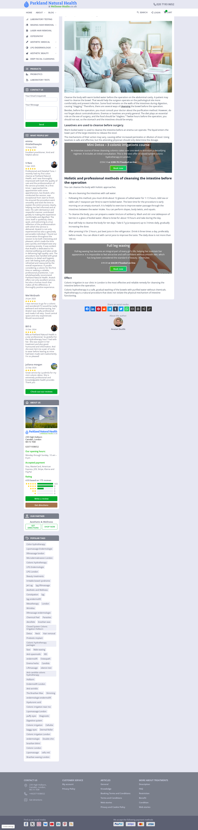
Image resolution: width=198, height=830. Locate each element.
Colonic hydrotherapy (37, 562)
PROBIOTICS (36, 74)
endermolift (32, 658)
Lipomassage (33, 752)
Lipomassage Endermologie (39, 548)
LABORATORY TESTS (40, 79)
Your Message (32, 104)
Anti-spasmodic (34, 654)
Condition (144, 802)
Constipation (32, 594)
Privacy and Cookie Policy (113, 807)
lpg (42, 594)
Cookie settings (8, 826)
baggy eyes (32, 729)
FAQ (141, 788)
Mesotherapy (33, 603)
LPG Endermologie (35, 567)
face (28, 649)
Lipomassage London (36, 711)
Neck (37, 633)
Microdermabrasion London (40, 558)
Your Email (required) (35, 96)
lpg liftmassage (43, 585)
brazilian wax (44, 622)
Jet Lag (30, 585)
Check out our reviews (41, 391)
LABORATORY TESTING (41, 19)
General (104, 784)
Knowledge (106, 788)
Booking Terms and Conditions (115, 793)
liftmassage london (35, 553)
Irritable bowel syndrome (38, 580)
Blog (51, 12)
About (39, 12)
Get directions (41, 505)
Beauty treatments (35, 576)
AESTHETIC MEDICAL (40, 42)
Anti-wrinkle (32, 688)
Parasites (47, 617)
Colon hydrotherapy (36, 544)
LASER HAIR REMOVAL (41, 30)
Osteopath (45, 658)
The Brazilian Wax (35, 693)
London (45, 603)
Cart (169, 12)
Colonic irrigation (34, 725)
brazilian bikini (33, 743)
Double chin (48, 738)
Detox (29, 633)
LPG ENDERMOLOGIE (40, 47)
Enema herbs (33, 663)
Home (29, 12)
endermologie (33, 738)
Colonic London (34, 748)
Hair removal (49, 633)
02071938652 (32, 446)
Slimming (50, 693)
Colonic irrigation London (38, 734)
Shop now (49, 526)
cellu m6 (46, 752)
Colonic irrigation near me (39, 706)
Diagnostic (44, 716)
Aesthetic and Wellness (37, 590)
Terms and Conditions (111, 798)
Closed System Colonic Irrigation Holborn (37, 627)
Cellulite (49, 725)
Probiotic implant (35, 638)
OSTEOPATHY (36, 36)
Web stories (106, 802)
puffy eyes (31, 716)
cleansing (125, 106)
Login (157, 12)
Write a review (41, 498)
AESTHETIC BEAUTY (39, 53)
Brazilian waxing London (38, 757)
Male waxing (39, 649)
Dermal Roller (46, 729)
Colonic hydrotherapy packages (37, 643)
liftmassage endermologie (39, 612)
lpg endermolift (34, 599)
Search (143, 12)
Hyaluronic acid (34, 702)
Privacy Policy (68, 788)
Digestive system (34, 720)
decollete (31, 622)
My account (68, 784)
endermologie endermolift (39, 697)
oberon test (46, 667)
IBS (45, 654)
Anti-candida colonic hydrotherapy (36, 673)
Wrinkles (31, 608)
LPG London (32, 571)
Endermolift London (36, 684)
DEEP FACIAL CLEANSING (42, 59)
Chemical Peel (33, 617)
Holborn (30, 679)
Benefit (142, 798)
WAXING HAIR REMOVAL (42, 25)
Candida (45, 663)
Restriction (144, 793)
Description (144, 784)
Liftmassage (32, 667)
